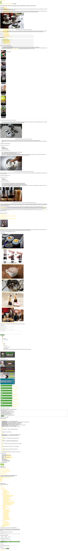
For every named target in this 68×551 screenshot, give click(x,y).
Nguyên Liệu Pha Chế (6, 523)
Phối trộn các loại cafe (15, 48)
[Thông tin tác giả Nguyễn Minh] (4, 226)
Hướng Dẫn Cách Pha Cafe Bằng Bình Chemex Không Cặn (10, 322)
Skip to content (2, 0)
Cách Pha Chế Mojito (6, 34)
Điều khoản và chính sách (3, 472)
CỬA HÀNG (3, 526)
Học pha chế (3, 493)
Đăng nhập (7, 548)
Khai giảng (3, 505)
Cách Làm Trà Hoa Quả (6, 511)
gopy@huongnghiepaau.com (7, 456)
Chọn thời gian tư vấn (4, 413)
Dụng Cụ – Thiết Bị (6, 522)
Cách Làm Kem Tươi (6, 514)
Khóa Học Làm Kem (6, 501)
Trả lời (3, 342)
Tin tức (3, 520)
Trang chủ (1, 3)
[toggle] (0, 433)
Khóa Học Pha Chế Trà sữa (7, 498)
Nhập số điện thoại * (4, 411)
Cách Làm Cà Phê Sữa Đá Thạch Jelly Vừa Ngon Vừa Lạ (9, 307)
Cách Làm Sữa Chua (6, 29)
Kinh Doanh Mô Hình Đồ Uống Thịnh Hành (9, 502)
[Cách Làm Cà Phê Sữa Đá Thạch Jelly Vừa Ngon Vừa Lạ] (13, 306)
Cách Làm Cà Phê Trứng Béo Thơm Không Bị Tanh (8, 248)
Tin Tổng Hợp (5, 38)
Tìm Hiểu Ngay (3, 60)
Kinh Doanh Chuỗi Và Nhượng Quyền (8, 503)
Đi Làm (6, 539)
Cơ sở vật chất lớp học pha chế (4, 468)
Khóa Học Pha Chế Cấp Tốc (7, 504)
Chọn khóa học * (3, 412)
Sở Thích (9, 539)
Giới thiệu (3, 489)
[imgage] (7, 357)
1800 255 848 (2, 485)
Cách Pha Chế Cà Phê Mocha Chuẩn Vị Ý (7, 279)
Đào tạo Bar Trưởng (6, 494)
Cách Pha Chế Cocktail (6, 509)
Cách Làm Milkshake (6, 33)
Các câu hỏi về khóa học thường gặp (5, 471)
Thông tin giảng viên (3, 474)
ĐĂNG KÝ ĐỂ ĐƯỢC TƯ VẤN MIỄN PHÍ (5, 477)
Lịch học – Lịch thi (5, 507)
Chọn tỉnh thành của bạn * (4, 415)
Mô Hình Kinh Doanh (5, 525)
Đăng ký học (5, 506)
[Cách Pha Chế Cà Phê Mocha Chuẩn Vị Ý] (13, 278)
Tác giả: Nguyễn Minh (3, 228)
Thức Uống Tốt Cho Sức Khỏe (7, 36)
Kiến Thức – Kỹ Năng (6, 524)
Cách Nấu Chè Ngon (6, 32)
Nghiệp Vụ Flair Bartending (7, 496)
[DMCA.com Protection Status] (2, 465)
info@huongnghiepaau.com (7, 458)
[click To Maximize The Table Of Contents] (1, 34)
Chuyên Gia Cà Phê (6, 497)
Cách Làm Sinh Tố (5, 513)
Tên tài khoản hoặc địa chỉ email (4, 545)
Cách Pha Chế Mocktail (6, 35)
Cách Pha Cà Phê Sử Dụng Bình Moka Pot (7, 292)
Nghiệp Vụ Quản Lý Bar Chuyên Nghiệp (8, 500)
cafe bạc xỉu (44, 209)
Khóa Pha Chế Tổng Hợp (6, 499)
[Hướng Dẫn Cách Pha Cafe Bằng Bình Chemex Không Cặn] (13, 321)
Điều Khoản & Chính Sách (6, 492)
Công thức (5, 3)
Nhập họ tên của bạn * (4, 410)
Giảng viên (4, 7)
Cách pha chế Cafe (9, 3)
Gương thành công (5, 8)
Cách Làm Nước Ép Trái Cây (7, 510)
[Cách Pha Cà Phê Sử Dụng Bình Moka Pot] (13, 291)
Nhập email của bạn (3, 414)
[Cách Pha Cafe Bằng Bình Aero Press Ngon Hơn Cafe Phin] (13, 263)
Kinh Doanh (3, 539)
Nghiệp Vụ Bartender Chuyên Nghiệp (8, 12)
